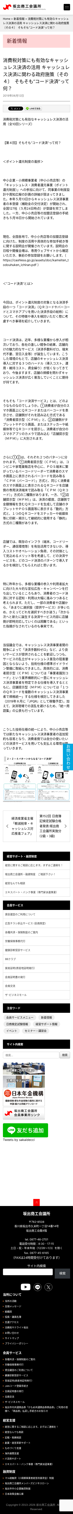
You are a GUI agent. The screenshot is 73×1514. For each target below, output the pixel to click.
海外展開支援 (12, 1453)
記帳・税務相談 (13, 1437)
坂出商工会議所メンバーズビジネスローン (27, 1483)
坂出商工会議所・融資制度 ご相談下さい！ (30, 874)
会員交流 (10, 985)
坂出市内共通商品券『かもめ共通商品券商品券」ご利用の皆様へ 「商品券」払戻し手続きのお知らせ (36, 1409)
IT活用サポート (13, 1458)
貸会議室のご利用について (20, 914)
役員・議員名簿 (13, 1317)
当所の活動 (11, 1301)
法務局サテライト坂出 (16, 1327)
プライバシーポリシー (16, 1343)
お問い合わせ (12, 1333)
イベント (11, 1030)
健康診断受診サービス (17, 950)
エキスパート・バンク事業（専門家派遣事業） (31, 892)
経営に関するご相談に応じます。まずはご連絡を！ (34, 865)
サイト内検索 (36, 1266)
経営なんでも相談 (15, 883)
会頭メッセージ (13, 1306)
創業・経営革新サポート (18, 1442)
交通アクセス (12, 1322)
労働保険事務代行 (15, 941)
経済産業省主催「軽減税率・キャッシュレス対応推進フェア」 (22, 825)
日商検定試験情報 (17, 1024)
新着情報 (46, 1017)
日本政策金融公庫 (14, 1493)
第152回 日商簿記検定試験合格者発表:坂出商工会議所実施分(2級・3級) (50, 826)
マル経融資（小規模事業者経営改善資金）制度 (29, 1478)
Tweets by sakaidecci (19, 1140)
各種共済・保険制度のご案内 (21, 932)
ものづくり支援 (13, 1448)
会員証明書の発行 (15, 977)
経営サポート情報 (46, 1024)
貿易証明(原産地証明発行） (20, 968)
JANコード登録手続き (16, 1386)
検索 (62, 1273)
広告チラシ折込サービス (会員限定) (25, 923)
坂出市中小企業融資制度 (18, 1488)
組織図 (8, 1311)
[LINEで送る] (33, 109)
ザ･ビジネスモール (16, 994)
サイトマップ (12, 1338)
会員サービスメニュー (19, 1017)
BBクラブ (10, 959)
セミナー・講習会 (36, 1030)
